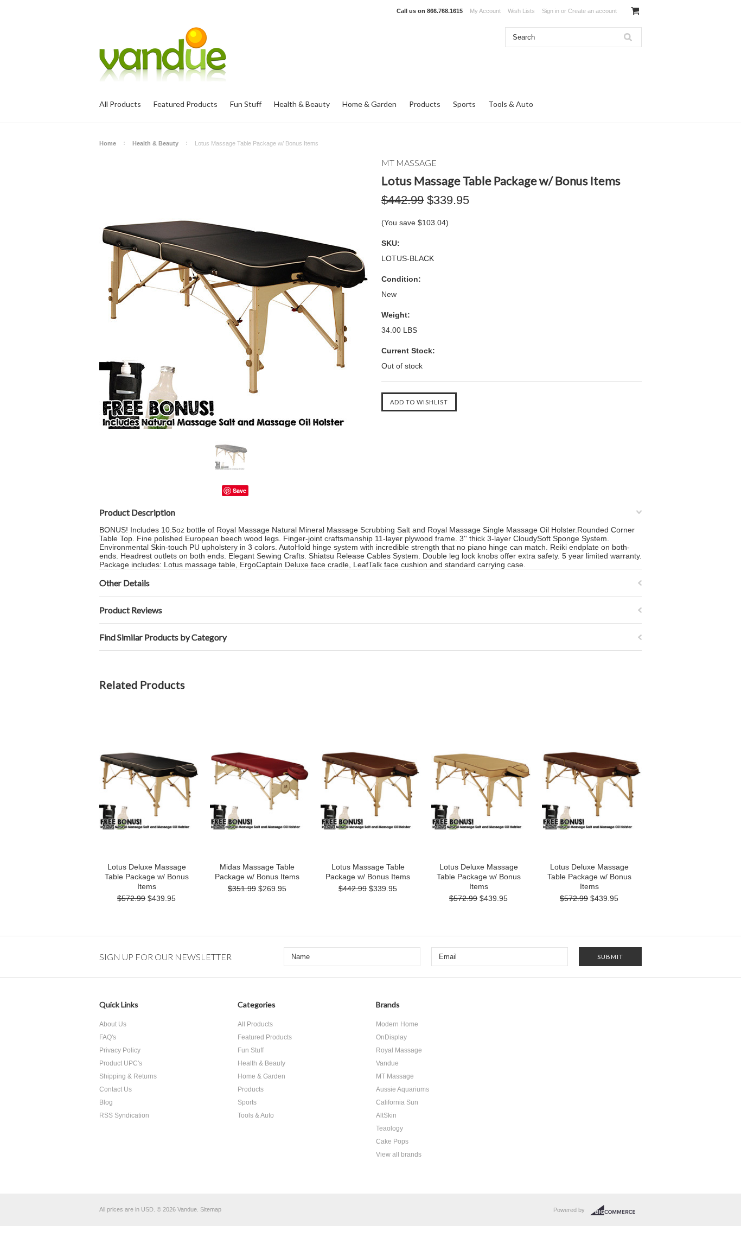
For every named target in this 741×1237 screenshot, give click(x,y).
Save (239, 490)
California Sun (397, 1102)
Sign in (550, 11)
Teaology (389, 1128)
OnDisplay (391, 1037)
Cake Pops (392, 1141)
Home (107, 143)
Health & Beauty (302, 104)
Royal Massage (399, 1050)
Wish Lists (521, 11)
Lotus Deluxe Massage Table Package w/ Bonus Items (147, 876)
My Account (485, 11)
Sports (464, 104)
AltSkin (386, 1115)
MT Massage (395, 1076)
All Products (120, 104)
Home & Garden (369, 104)
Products (424, 104)
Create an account (592, 11)
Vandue (387, 1063)
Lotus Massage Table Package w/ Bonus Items (367, 871)
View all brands (398, 1154)
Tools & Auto (510, 104)
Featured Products (186, 104)
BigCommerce (616, 1210)
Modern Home (397, 1024)
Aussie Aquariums (402, 1089)
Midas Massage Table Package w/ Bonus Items (257, 871)
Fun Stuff (245, 104)
